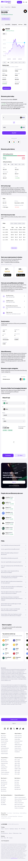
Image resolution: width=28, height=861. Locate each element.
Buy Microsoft (18, 789)
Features (3, 733)
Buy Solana (3, 789)
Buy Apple (17, 784)
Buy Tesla (17, 782)
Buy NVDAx (3, 797)
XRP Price (3, 765)
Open (16, 172)
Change (16, 176)
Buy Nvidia (17, 780)
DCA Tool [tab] (20, 24)
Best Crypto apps (18, 804)
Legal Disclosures (14, 858)
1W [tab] (12, 164)
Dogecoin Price (4, 763)
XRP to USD (17, 763)
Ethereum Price (4, 761)
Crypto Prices (4, 757)
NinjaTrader (12, 828)
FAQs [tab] (25, 24)
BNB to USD (17, 765)
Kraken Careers (18, 737)
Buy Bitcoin (3, 780)
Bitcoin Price (4, 759)
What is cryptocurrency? (20, 797)
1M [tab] (15, 164)
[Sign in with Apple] (9, 142)
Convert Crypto (19, 757)
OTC (7, 837)
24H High (4, 77)
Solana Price (3, 768)
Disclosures (20, 816)
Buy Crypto (3, 735)
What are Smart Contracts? (21, 799)
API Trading (3, 746)
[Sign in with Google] (14, 142)
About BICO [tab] (7, 24)
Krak (2, 837)
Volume (3, 73)
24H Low (16, 77)
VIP (19, 828)
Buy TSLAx (3, 799)
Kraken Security (18, 735)
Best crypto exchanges (20, 806)
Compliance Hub (4, 814)
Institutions (3, 744)
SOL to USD (17, 767)
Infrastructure (6, 379)
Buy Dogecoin (4, 784)
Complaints (17, 751)
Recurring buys (4, 750)
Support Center (18, 750)
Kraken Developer (18, 741)
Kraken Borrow (4, 751)
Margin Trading (4, 739)
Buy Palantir (17, 787)
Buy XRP (3, 785)
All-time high (17, 81)
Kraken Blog (17, 739)
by (4, 824)
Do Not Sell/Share (23, 813)
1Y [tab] (19, 164)
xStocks (10, 833)
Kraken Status (18, 748)
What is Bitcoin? (18, 801)
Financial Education (19, 795)
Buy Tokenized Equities (6, 795)
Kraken (2, 828)
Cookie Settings (16, 813)
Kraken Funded (4, 753)
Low (4, 167)
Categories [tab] (14, 24)
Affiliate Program (18, 744)
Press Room (17, 742)
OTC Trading (4, 742)
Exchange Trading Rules (12, 816)
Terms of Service (4, 816)
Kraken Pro (7, 828)
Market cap (4, 69)
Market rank (17, 73)
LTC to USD (17, 774)
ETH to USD (17, 761)
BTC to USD (17, 759)
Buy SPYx (3, 802)
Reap (20, 833)
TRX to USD (17, 772)
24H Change (4, 81)
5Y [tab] (23, 164)
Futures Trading (4, 741)
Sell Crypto (3, 737)
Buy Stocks (18, 778)
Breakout (16, 828)
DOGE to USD (18, 768)
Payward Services (4, 833)
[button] (4, 62)
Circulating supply (18, 69)
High (16, 167)
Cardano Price (4, 767)
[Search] (23, 2)
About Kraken (18, 733)
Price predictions (4, 774)
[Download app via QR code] (19, 142)
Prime (5, 837)
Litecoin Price (4, 770)
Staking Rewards (5, 748)
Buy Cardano (4, 787)
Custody (10, 837)
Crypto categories (5, 772)
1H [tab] (5, 164)
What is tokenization (19, 802)
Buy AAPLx (3, 801)
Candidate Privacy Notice (6, 818)
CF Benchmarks (16, 833)
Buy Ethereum (4, 782)
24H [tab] (8, 164)
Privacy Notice (9, 813)
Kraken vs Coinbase (19, 808)
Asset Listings (18, 746)
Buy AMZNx (3, 804)
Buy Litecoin (3, 791)
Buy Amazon (17, 785)
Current (4, 176)
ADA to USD (17, 770)
